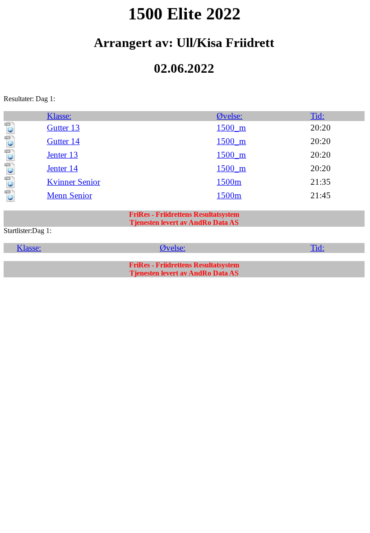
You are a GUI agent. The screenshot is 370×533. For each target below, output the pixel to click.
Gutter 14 (63, 141)
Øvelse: (229, 116)
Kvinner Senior (73, 182)
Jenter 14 (62, 168)
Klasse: (59, 116)
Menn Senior (69, 195)
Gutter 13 (63, 127)
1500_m (231, 127)
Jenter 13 (62, 154)
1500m (229, 182)
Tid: (317, 116)
